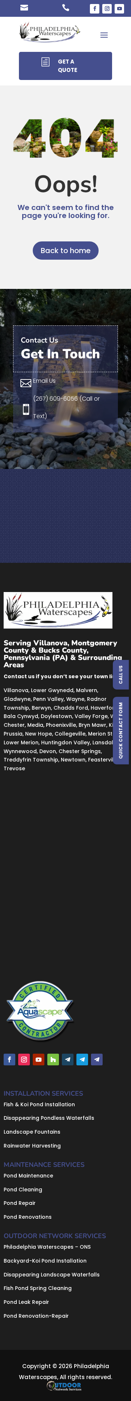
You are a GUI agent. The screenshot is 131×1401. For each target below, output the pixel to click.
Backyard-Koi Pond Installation (45, 1260)
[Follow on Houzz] (53, 1059)
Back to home (66, 250)
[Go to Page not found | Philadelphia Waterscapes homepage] (50, 34)
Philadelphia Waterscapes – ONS (47, 1247)
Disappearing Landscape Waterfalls (52, 1274)
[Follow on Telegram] (68, 1059)
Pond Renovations (28, 1217)
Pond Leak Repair (26, 1302)
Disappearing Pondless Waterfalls (49, 1118)
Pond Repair (20, 1203)
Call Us (121, 674)
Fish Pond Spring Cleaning (38, 1288)
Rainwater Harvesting (32, 1145)
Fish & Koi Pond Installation (39, 1104)
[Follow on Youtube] (119, 9)
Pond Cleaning (23, 1189)
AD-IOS (66, 1385)
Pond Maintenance (28, 1175)
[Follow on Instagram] (107, 9)
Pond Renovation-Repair (36, 1316)
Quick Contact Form (121, 730)
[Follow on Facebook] (94, 9)
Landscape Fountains (32, 1131)
